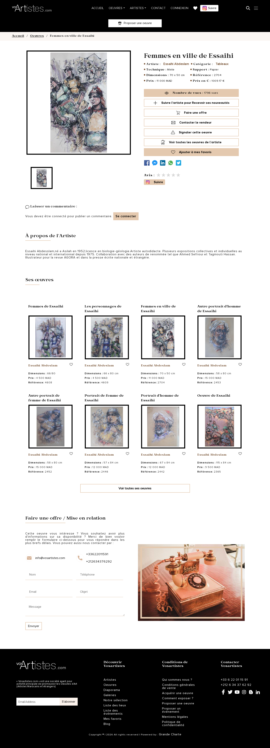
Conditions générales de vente (178, 686)
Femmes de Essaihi (45, 307)
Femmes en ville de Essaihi (158, 309)
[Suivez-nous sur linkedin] (164, 163)
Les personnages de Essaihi (103, 309)
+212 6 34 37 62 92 (236, 684)
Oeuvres (115, 8)
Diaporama (112, 690)
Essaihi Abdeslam (176, 64)
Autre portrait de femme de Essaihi (44, 398)
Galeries (110, 695)
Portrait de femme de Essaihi (104, 398)
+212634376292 (98, 561)
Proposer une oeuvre (178, 703)
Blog (107, 724)
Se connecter (126, 216)
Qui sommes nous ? (177, 679)
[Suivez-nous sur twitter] (179, 163)
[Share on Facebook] (148, 163)
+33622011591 (97, 554)
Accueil (98, 8)
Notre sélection (116, 700)
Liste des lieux (115, 705)
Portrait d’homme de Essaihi (160, 398)
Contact (158, 8)
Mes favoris (113, 718)
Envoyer (33, 626)
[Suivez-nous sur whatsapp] (172, 163)
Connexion (179, 8)
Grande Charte (170, 734)
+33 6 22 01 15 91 (234, 679)
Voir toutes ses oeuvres (135, 488)
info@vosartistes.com (50, 558)
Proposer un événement (171, 710)
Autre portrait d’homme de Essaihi (219, 309)
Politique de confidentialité (173, 723)
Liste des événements (113, 712)
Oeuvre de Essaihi (213, 396)
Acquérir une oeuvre (177, 693)
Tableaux (222, 64)
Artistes (137, 8)
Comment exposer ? (178, 698)
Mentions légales (175, 716)
